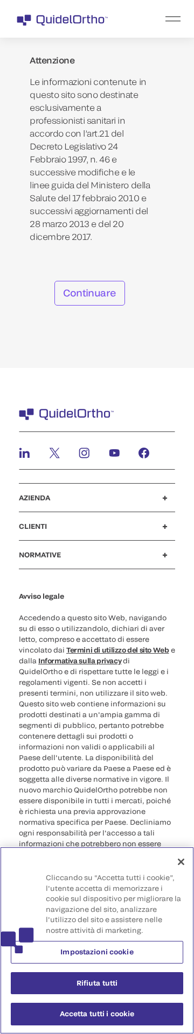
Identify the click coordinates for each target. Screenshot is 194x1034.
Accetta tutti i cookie (97, 1013)
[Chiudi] (181, 862)
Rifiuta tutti (97, 983)
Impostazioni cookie (96, 951)
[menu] (163, 19)
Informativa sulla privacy (79, 660)
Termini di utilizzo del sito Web (117, 650)
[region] (97, 940)
